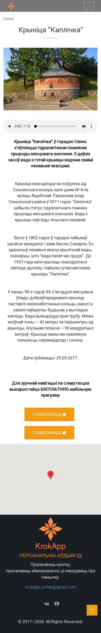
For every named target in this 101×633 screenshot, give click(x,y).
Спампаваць (47, 432)
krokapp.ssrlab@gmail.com (50, 587)
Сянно (9, 19)
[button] (50, 475)
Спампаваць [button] (47, 414)
